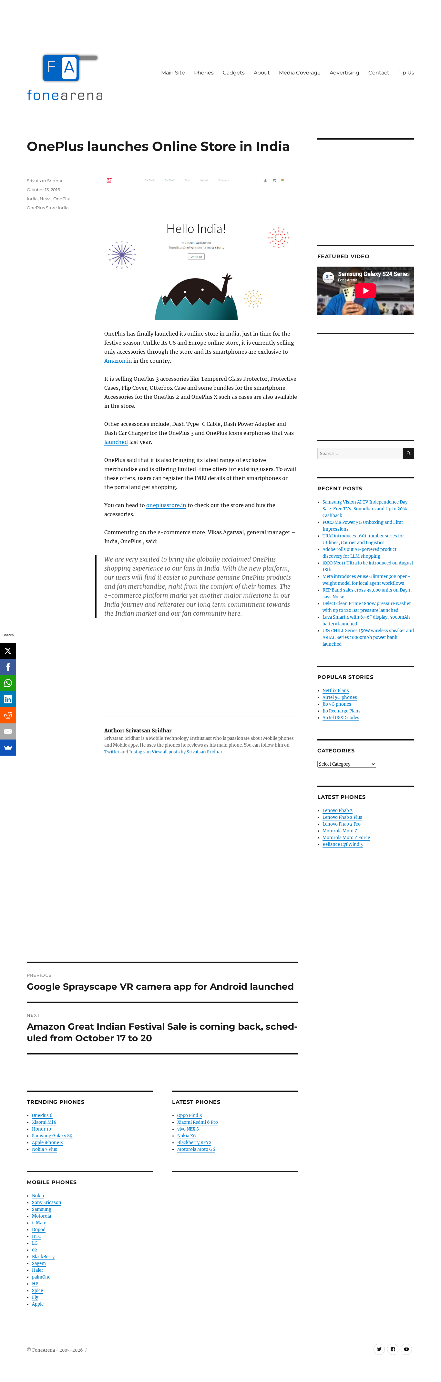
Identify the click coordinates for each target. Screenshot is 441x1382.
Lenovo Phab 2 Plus (342, 817)
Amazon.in (118, 361)
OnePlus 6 (42, 1115)
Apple (38, 1304)
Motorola (41, 1216)
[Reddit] (8, 715)
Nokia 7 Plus (44, 1149)
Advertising (344, 73)
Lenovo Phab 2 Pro (342, 824)
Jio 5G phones (337, 704)
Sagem (39, 1263)
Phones (204, 73)
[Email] (8, 731)
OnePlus (62, 198)
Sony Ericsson (46, 1202)
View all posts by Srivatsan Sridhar (187, 752)
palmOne (41, 1277)
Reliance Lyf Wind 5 (343, 844)
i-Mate (39, 1223)
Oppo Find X (189, 1115)
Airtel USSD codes (341, 717)
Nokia (38, 1196)
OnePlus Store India (48, 207)
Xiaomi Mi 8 (44, 1122)
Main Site (173, 73)
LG (35, 1243)
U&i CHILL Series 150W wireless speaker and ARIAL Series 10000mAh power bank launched (368, 637)
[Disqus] (162, 872)
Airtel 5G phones (340, 697)
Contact (378, 73)
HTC (36, 1236)
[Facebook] (8, 667)
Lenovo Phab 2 (338, 810)
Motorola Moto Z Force (346, 837)
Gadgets (234, 73)
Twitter (111, 752)
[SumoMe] (8, 748)
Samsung (41, 1209)
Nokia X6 (186, 1136)
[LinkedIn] (8, 699)
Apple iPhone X (47, 1142)
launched (116, 442)
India (32, 198)
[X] (8, 651)
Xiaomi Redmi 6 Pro (197, 1122)
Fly (35, 1297)
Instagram (140, 752)
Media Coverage (300, 73)
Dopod (39, 1229)
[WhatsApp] (8, 683)
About (262, 73)
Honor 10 (41, 1129)
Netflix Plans (336, 690)
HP (35, 1284)
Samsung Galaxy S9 (52, 1136)
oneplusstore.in (166, 505)
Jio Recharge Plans (342, 711)
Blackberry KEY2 (194, 1142)
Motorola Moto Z (340, 831)
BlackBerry (43, 1256)
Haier (37, 1270)
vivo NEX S (188, 1129)
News (45, 198)
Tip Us (406, 73)
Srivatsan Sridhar (45, 180)
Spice (37, 1290)
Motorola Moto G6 (196, 1149)
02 (34, 1250)
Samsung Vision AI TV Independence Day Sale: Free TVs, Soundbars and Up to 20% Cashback (365, 508)
